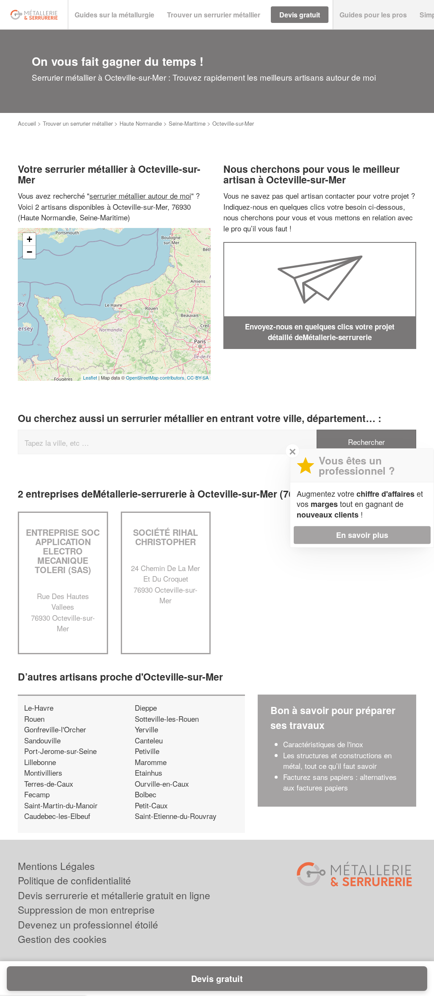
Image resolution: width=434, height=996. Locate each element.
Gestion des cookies (62, 939)
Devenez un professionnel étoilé (88, 924)
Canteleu (149, 740)
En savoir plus (362, 534)
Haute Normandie (141, 123)
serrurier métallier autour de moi (140, 195)
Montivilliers (43, 772)
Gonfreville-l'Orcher (55, 729)
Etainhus (148, 772)
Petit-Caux (151, 805)
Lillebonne (40, 762)
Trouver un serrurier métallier (78, 123)
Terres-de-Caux (48, 783)
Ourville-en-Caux (162, 783)
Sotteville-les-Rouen (167, 718)
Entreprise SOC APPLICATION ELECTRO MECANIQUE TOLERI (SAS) (63, 551)
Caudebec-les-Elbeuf (57, 815)
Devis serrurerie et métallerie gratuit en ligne (114, 895)
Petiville (147, 751)
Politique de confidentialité (74, 880)
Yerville (146, 729)
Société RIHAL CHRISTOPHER (165, 537)
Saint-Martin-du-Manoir (60, 805)
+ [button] (29, 239)
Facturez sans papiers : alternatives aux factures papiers (340, 782)
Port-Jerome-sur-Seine (60, 751)
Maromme (151, 762)
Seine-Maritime (187, 123)
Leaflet (90, 377)
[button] (114, 15)
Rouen (34, 718)
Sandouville (42, 740)
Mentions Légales (56, 866)
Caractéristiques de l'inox (323, 744)
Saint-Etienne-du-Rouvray (176, 815)
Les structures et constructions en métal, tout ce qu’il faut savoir (337, 760)
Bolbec (145, 794)
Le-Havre (38, 707)
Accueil (27, 123)
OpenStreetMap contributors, (156, 377)
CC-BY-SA (198, 377)
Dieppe (146, 707)
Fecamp (37, 794)
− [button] (29, 252)
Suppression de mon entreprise (86, 910)
